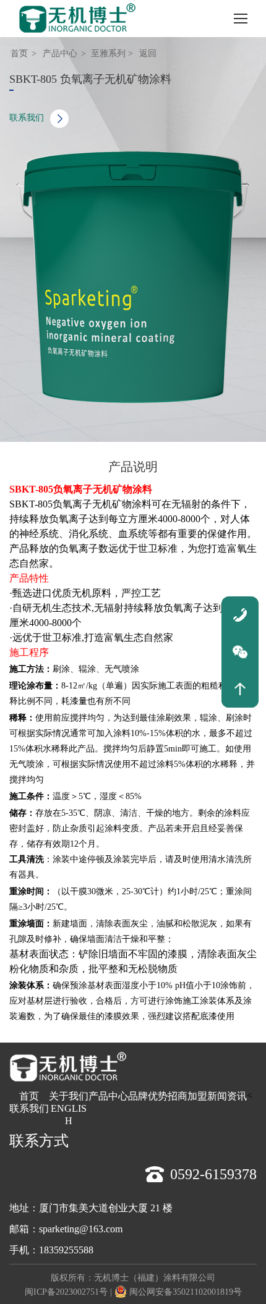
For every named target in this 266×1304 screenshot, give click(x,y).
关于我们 (68, 1096)
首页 (19, 53)
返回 (148, 53)
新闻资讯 (227, 1096)
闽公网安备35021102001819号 (185, 1292)
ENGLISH (69, 1114)
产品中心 (60, 53)
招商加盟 (187, 1096)
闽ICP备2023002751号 (66, 1292)
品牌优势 (148, 1096)
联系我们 (26, 117)
